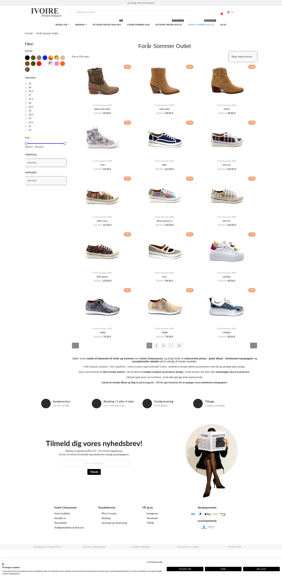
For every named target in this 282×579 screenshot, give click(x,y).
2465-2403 (164, 109)
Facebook (172, 382)
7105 (102, 165)
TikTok (159, 382)
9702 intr (227, 165)
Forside (29, 33)
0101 (164, 277)
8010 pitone (102, 277)
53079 (227, 109)
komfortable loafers (157, 366)
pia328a (226, 277)
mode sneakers (135, 366)
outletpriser (243, 372)
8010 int (226, 221)
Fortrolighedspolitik (154, 562)
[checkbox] (27, 57)
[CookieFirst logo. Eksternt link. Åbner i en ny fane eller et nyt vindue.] (3, 564)
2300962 (227, 332)
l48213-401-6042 (102, 109)
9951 (164, 165)
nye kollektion (154, 377)
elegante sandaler (98, 366)
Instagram (148, 382)
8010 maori (102, 221)
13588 (102, 332)
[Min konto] (213, 12)
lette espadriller (118, 366)
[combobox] (130, 12)
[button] (220, 12)
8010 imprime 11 (164, 221)
